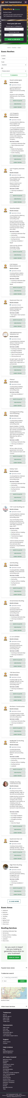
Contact (5, 1043)
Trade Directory (7, 1034)
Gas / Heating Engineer (9, 1074)
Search (15, 75)
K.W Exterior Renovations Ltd (15, 265)
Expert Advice (14, 1035)
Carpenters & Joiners (8, 1064)
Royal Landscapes (16, 80)
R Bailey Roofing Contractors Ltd (15, 782)
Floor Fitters (6, 1071)
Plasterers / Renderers (8, 1082)
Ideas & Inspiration (8, 1053)
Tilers (4, 1089)
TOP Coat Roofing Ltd (17, 507)
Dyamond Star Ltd (16, 300)
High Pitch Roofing (16, 865)
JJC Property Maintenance (14, 114)
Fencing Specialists (8, 1069)
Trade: (2, 62)
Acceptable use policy (20, 1095)
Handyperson (6, 1076)
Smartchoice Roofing (17, 601)
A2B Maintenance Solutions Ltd (16, 333)
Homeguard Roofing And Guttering (16, 412)
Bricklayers (5, 1061)
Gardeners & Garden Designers (11, 1072)
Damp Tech (14, 469)
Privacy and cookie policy (8, 1095)
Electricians (6, 1067)
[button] (3, 989)
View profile (17, 103)
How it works (6, 1019)
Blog (4, 1049)
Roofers (14, 47)
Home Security (7, 1077)
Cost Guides (6, 1035)
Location (3, 55)
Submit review (18, 107)
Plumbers (5, 1084)
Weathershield (14, 208)
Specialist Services (8, 1087)
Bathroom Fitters (7, 1059)
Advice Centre (6, 1042)
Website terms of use (16, 1096)
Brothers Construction (17, 706)
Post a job (5, 1029)
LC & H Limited (14, 636)
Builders (5, 1062)
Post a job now (14, 39)
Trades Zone (6, 1021)
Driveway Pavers (7, 1066)
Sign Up (5, 1015)
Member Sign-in (7, 1016)
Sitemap (9, 1096)
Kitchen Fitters (6, 1079)
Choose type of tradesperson (14, 26)
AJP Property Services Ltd (17, 169)
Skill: (2, 68)
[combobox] (14, 58)
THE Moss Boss (15, 672)
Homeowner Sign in (8, 1032)
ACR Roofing (14, 563)
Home (9, 47)
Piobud (12, 379)
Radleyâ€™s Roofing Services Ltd (17, 741)
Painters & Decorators (8, 1081)
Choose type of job (14, 32)
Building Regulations (8, 1051)
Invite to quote (17, 100)
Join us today (14, 957)
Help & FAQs (6, 1018)
